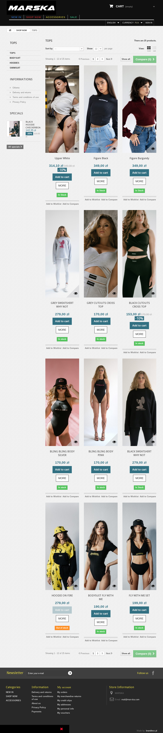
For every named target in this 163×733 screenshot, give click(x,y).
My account (64, 687)
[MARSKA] (31, 8)
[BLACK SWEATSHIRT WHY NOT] (139, 402)
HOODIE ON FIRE (62, 595)
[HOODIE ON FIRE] (62, 546)
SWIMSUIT (15, 68)
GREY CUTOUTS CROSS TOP (101, 304)
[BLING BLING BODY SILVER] (62, 402)
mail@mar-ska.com (130, 699)
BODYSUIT (15, 58)
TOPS (12, 53)
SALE (73, 17)
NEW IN (16, 17)
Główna (15, 87)
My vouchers (63, 713)
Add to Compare (71, 204)
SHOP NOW (33, 17)
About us (36, 703)
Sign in (148, 23)
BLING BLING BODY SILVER (62, 453)
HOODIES (14, 63)
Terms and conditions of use (25, 97)
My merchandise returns (69, 696)
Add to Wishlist (53, 204)
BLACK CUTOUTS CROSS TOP (139, 304)
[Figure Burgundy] (139, 109)
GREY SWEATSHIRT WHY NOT (62, 304)
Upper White (62, 158)
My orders (62, 692)
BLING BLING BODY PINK (101, 453)
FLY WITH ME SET (139, 595)
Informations (21, 79)
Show (89, 48)
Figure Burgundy (139, 158)
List (154, 51)
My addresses (64, 704)
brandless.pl (151, 731)
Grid (149, 51)
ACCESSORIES (55, 17)
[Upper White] (62, 109)
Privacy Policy (19, 102)
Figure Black (101, 158)
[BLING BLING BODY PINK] (101, 402)
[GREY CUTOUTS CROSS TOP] (101, 253)
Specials (16, 113)
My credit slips (64, 700)
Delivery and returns (21, 92)
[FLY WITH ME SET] (139, 546)
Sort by (49, 48)
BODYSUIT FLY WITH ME (100, 597)
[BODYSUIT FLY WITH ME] (101, 546)
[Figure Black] (101, 109)
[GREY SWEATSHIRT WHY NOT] (62, 253)
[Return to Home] (10, 30)
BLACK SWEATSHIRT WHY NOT (139, 453)
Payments (36, 711)
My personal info (65, 709)
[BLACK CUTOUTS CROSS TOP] (139, 253)
